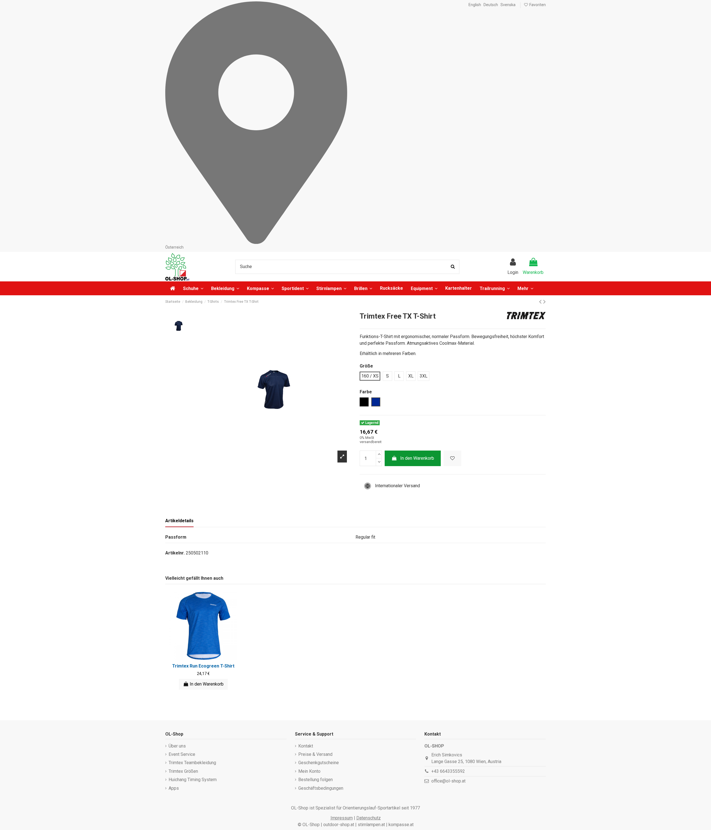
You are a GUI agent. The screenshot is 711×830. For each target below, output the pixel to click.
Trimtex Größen (183, 771)
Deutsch (491, 4)
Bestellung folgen (315, 779)
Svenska (507, 4)
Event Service (182, 754)
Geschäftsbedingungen (320, 788)
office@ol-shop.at (448, 781)
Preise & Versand (315, 754)
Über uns (177, 746)
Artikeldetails (179, 520)
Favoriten (537, 4)
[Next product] (544, 302)
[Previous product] (541, 302)
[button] (525, 288)
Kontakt (305, 746)
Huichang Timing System (193, 779)
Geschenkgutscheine (318, 762)
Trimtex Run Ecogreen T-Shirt (203, 666)
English (475, 4)
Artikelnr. (175, 553)
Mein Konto (309, 771)
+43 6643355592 (448, 771)
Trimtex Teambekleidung (192, 762)
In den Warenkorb (417, 458)
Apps (174, 788)
